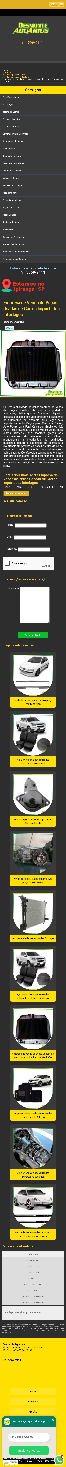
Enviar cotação (33, 635)
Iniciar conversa (29, 1450)
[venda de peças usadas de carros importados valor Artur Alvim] (33, 1206)
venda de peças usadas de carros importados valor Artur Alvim (33, 1234)
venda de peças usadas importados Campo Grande (33, 821)
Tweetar (9, 328)
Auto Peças (8, 104)
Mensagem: (13, 588)
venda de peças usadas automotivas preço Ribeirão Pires (33, 880)
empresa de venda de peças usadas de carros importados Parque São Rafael (33, 1055)
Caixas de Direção (11, 119)
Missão (33, 1411)
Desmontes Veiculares (13, 163)
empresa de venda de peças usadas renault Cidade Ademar (33, 1115)
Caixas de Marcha (11, 126)
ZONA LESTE (33, 1260)
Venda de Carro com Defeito (16, 252)
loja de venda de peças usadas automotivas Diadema (33, 761)
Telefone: (12, 548)
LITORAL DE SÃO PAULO (33, 1296)
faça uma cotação (16, 493)
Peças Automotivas (12, 200)
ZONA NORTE (33, 1266)
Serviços (33, 90)
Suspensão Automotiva (13, 237)
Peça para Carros (11, 193)
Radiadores (8, 229)
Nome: (11, 524)
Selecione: (33, 1254)
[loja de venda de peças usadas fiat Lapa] (33, 912)
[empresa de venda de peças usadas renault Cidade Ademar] (33, 1087)
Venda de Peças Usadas (14, 259)
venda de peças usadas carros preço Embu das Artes (33, 702)
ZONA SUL (33, 1278)
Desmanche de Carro (13, 141)
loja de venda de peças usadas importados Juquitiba (33, 1175)
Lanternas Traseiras (12, 171)
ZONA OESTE (33, 1272)
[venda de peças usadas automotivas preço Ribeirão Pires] (33, 853)
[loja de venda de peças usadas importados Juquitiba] (33, 1146)
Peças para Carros (11, 207)
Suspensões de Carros (13, 244)
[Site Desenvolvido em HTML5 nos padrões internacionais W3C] (10, 1464)
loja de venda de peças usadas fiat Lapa (33, 938)
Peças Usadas (9, 215)
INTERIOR (33, 1290)
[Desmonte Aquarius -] (33, 27)
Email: (10, 536)
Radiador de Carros (12, 222)
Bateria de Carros (11, 112)
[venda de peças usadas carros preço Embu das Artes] (33, 674)
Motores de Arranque (12, 185)
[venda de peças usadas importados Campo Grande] (33, 793)
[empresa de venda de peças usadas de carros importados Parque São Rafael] (33, 1027)
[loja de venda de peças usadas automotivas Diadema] (33, 733)
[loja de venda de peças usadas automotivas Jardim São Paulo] (33, 968)
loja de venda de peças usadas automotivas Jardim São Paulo (33, 996)
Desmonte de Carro (12, 156)
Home (33, 1391)
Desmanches (9, 148)
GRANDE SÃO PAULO (33, 1284)
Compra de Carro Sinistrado (15, 134)
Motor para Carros (11, 178)
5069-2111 (35, 42)
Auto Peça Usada (11, 97)
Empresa (33, 1401)
